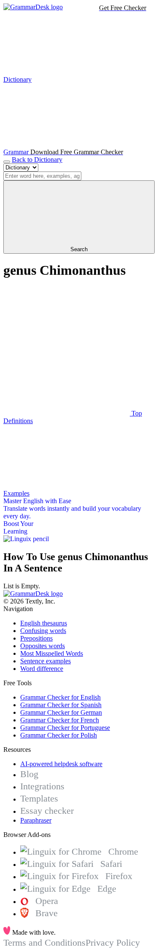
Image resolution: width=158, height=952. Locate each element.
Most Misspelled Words (51, 653)
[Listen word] (66, 348)
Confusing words (43, 630)
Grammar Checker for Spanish (61, 704)
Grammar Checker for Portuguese (65, 727)
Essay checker (47, 810)
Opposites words (42, 645)
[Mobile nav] (6, 162)
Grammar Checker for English (60, 697)
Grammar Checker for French (59, 720)
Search (79, 249)
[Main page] (33, 7)
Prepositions (36, 638)
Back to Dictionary (37, 159)
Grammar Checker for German (61, 712)
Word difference (41, 668)
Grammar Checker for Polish (58, 735)
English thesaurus (43, 623)
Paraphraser (35, 820)
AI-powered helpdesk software (61, 763)
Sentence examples (45, 661)
